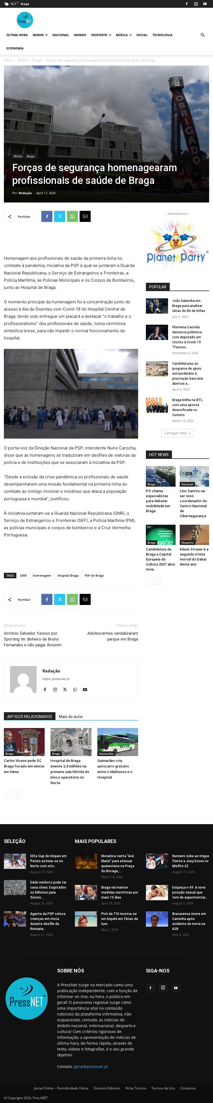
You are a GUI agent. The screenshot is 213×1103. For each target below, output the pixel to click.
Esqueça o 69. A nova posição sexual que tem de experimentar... (190, 892)
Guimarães (106, 754)
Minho (38, 35)
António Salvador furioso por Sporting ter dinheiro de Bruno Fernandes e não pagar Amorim (33, 639)
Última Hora (17, 35)
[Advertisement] (71, 240)
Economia (15, 48)
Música (122, 35)
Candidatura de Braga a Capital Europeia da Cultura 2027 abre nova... (160, 559)
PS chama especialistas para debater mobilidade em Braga (158, 501)
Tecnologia (163, 35)
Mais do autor (71, 716)
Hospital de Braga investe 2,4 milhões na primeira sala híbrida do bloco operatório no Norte (69, 772)
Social (142, 35)
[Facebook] (186, 4)
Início (8, 60)
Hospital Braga (67, 575)
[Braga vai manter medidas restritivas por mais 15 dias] (86, 892)
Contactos (188, 1088)
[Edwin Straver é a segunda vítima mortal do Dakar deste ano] (194, 535)
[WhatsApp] (72, 216)
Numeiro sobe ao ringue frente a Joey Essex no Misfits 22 (190, 861)
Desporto (99, 35)
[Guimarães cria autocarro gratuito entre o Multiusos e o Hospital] (117, 742)
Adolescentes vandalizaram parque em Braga (112, 636)
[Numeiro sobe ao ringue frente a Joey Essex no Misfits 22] (157, 861)
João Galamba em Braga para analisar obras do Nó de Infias (188, 306)
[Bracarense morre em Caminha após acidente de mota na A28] (157, 919)
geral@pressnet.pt (91, 1066)
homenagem (42, 575)
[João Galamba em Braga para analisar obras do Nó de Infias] (157, 306)
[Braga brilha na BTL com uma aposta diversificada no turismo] (157, 405)
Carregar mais (175, 433)
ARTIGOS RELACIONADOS (29, 716)
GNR (23, 575)
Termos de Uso (163, 1088)
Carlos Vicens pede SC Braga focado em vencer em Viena (24, 766)
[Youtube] (205, 4)
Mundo (80, 35)
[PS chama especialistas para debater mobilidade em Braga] (161, 476)
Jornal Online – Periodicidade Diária (61, 1088)
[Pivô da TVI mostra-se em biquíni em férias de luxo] (86, 919)
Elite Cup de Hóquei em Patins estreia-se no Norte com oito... (48, 861)
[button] (202, 35)
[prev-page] (7, 794)
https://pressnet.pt (56, 679)
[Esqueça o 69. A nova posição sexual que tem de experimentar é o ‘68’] (157, 892)
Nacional (60, 35)
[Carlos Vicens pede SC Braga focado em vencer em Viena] (24, 742)
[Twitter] (59, 216)
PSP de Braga (94, 575)
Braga (37, 60)
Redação (25, 193)
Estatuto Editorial (107, 1088)
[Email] (85, 216)
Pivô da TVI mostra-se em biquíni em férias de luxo (119, 919)
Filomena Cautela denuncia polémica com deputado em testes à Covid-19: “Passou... (187, 337)
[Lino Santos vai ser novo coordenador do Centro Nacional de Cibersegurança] (194, 476)
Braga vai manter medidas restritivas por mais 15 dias (119, 892)
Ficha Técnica (135, 1088)
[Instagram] (196, 4)
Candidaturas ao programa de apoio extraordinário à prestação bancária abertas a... (187, 374)
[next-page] (16, 794)
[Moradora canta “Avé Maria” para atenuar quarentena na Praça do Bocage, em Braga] (86, 861)
